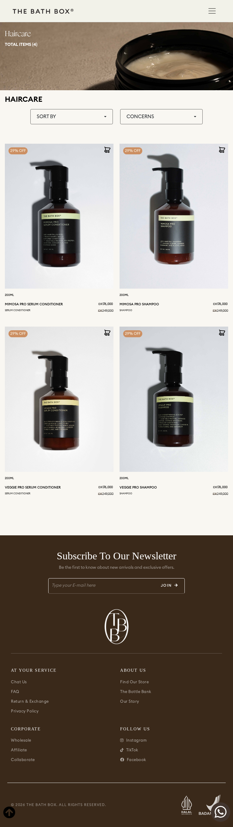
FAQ (15, 692)
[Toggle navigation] (212, 11)
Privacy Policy (25, 711)
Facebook (136, 760)
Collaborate (23, 760)
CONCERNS (140, 116)
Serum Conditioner (17, 310)
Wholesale (21, 740)
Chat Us (19, 682)
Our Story (129, 701)
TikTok (132, 750)
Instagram (136, 740)
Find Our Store (134, 682)
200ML (9, 295)
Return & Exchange (30, 701)
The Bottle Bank (135, 692)
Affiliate (19, 750)
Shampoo (126, 310)
